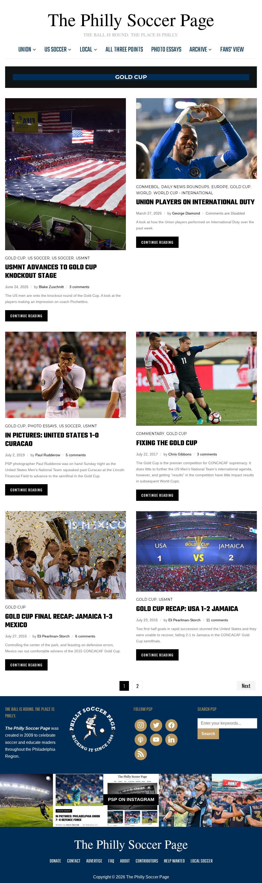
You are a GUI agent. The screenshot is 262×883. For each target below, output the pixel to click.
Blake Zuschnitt (51, 287)
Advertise (94, 861)
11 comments (217, 620)
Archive (198, 50)
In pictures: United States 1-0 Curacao (52, 440)
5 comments (76, 455)
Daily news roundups (185, 187)
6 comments (85, 636)
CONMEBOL (147, 187)
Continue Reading (26, 315)
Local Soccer (202, 861)
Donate (55, 861)
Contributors (147, 861)
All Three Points (124, 50)
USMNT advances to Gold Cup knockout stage (51, 271)
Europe (219, 187)
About (125, 861)
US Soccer (56, 50)
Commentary (150, 433)
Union (24, 50)
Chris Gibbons (179, 454)
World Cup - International (183, 193)
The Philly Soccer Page (131, 19)
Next (246, 685)
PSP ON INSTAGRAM (131, 799)
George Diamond (186, 213)
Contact (73, 861)
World (143, 193)
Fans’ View (232, 50)
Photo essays (166, 50)
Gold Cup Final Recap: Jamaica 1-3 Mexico (58, 621)
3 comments (79, 287)
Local (86, 50)
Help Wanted (174, 861)
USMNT (83, 258)
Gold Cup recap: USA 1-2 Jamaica (187, 609)
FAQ (111, 861)
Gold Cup (15, 258)
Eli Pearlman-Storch (53, 636)
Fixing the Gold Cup (166, 443)
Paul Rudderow (47, 455)
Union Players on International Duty (195, 202)
